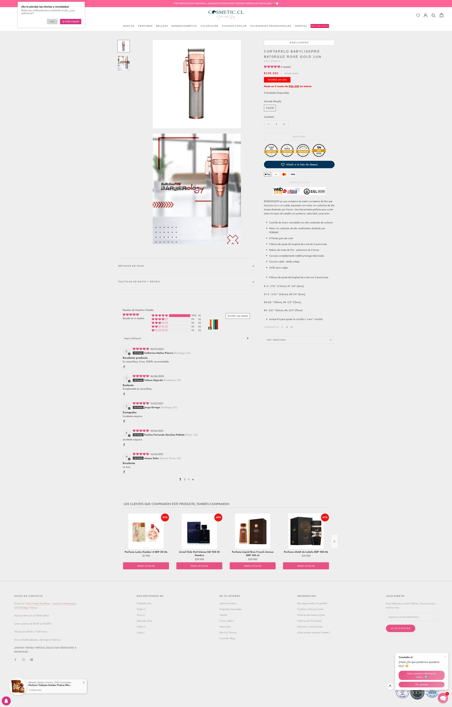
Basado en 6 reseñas (133, 318)
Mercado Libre (144, 621)
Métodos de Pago (131, 266)
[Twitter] (287, 327)
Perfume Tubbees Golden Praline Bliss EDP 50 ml (50, 685)
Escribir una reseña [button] (238, 316)
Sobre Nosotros (227, 603)
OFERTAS (301, 26)
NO (52, 21)
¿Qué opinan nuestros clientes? (313, 632)
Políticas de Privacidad (309, 621)
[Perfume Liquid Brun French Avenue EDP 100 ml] (253, 531)
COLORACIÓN (209, 26)
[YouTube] (31, 659)
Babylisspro (299, 42)
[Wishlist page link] (418, 15)
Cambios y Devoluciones (310, 609)
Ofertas (223, 615)
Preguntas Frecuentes (230, 609)
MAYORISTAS (319, 26)
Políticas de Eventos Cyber (311, 615)
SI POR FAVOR (70, 21)
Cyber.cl (141, 626)
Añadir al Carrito (146, 566)
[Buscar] (433, 15)
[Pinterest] (291, 327)
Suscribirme (400, 628)
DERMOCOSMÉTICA (184, 26)
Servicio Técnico (228, 632)
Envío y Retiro (226, 621)
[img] (141, 349)
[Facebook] (282, 327)
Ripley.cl (141, 609)
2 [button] (184, 479)
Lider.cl (140, 632)
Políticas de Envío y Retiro (139, 281)
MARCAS (129, 26)
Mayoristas (225, 626)
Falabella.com (144, 603)
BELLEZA (162, 26)
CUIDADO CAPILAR (234, 26)
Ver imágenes (276, 340)
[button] (272, 67)
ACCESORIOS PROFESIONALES (270, 26)
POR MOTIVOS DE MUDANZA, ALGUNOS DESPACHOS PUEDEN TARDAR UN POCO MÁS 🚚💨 (226, 3)
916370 (270, 108)
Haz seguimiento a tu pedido (312, 603)
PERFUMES (145, 26)
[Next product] (334, 541)
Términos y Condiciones (310, 626)
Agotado (299, 136)
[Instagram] (23, 659)
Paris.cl (141, 615)
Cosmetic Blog (227, 638)
